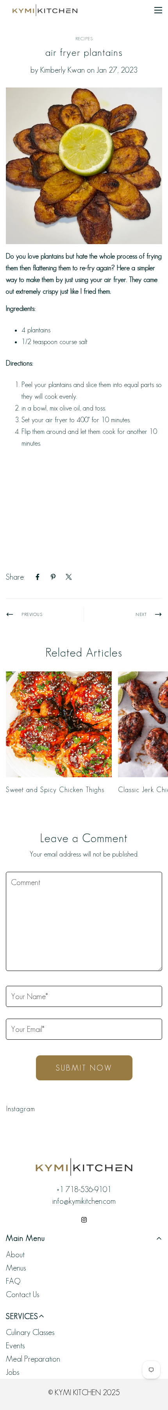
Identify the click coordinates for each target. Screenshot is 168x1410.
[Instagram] (84, 1220)
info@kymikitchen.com (84, 1201)
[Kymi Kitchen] (45, 10)
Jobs (12, 1372)
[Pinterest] (53, 577)
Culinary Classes (30, 1332)
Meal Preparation (33, 1359)
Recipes (84, 38)
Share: (15, 577)
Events (15, 1345)
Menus (16, 1268)
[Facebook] (37, 577)
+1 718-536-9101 (84, 1189)
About (15, 1254)
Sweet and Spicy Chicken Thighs (55, 790)
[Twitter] (68, 577)
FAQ (13, 1281)
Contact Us (22, 1294)
